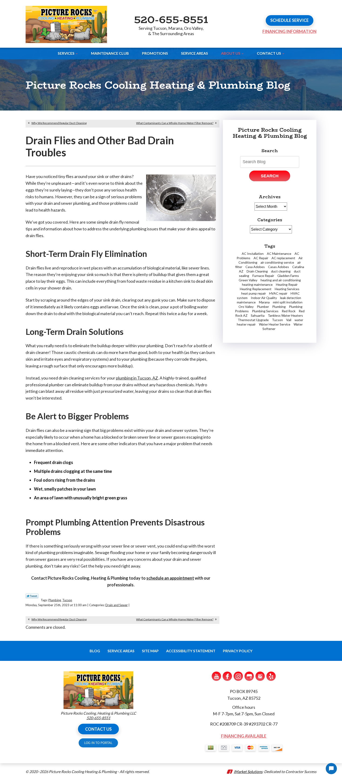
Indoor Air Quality (264, 298)
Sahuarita (258, 315)
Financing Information (289, 31)
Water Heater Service (274, 324)
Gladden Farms (288, 276)
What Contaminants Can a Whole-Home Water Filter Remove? (174, 123)
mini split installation (287, 302)
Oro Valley (246, 307)
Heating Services (287, 289)
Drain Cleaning (257, 271)
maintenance (246, 302)
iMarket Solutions (248, 771)
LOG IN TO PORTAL (98, 743)
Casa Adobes (255, 267)
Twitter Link (32, 596)
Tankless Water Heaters (285, 315)
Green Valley (248, 280)
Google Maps (260, 676)
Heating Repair (287, 284)
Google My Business (249, 676)
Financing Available (243, 736)
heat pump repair (253, 293)
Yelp (271, 676)
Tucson (67, 600)
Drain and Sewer (116, 605)
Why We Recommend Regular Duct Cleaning (59, 123)
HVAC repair (278, 293)
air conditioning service (277, 262)
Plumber (263, 307)
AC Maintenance (279, 254)
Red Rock (288, 311)
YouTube (216, 676)
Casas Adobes (278, 267)
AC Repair (261, 258)
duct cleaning (281, 271)
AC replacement (283, 258)
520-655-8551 (171, 19)
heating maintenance (257, 284)
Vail (288, 320)
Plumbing (54, 600)
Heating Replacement (256, 289)
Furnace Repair (263, 276)
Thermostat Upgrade (253, 320)
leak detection (290, 298)
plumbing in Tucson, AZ (137, 377)
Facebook (227, 676)
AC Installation (253, 254)
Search (269, 176)
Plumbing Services (265, 311)
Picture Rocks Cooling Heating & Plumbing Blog (270, 133)
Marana (264, 302)
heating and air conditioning (281, 280)
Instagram (238, 676)
